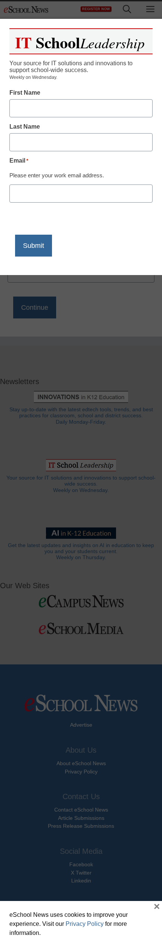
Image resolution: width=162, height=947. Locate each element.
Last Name (24, 126)
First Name (24, 92)
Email (18, 160)
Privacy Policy (85, 924)
